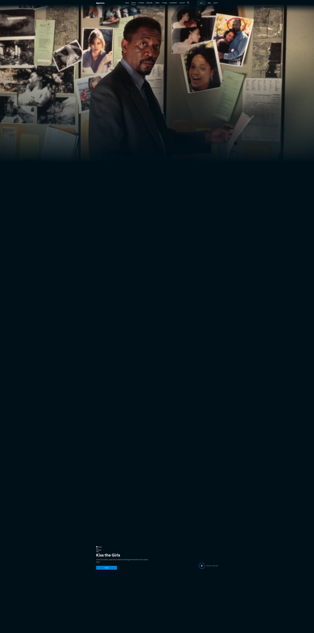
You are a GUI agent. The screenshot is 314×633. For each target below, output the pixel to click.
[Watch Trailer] (202, 566)
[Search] (188, 3)
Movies (133, 3)
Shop (209, 3)
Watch (107, 568)
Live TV (215, 3)
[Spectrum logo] (100, 3)
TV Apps (164, 3)
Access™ (182, 3)
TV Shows (141, 3)
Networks (150, 3)
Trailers (157, 3)
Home (127, 3)
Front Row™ (173, 3)
